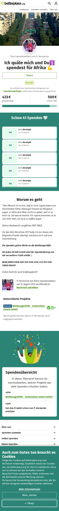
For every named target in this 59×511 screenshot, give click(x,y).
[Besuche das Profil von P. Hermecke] (29, 46)
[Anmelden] (56, 3)
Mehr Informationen (29, 489)
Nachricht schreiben (27, 287)
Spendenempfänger (12, 91)
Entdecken (24, 9)
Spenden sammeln (39, 9)
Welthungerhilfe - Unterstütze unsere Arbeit (29, 397)
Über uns (54, 9)
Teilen (29, 75)
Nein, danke (29, 495)
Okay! (30, 503)
